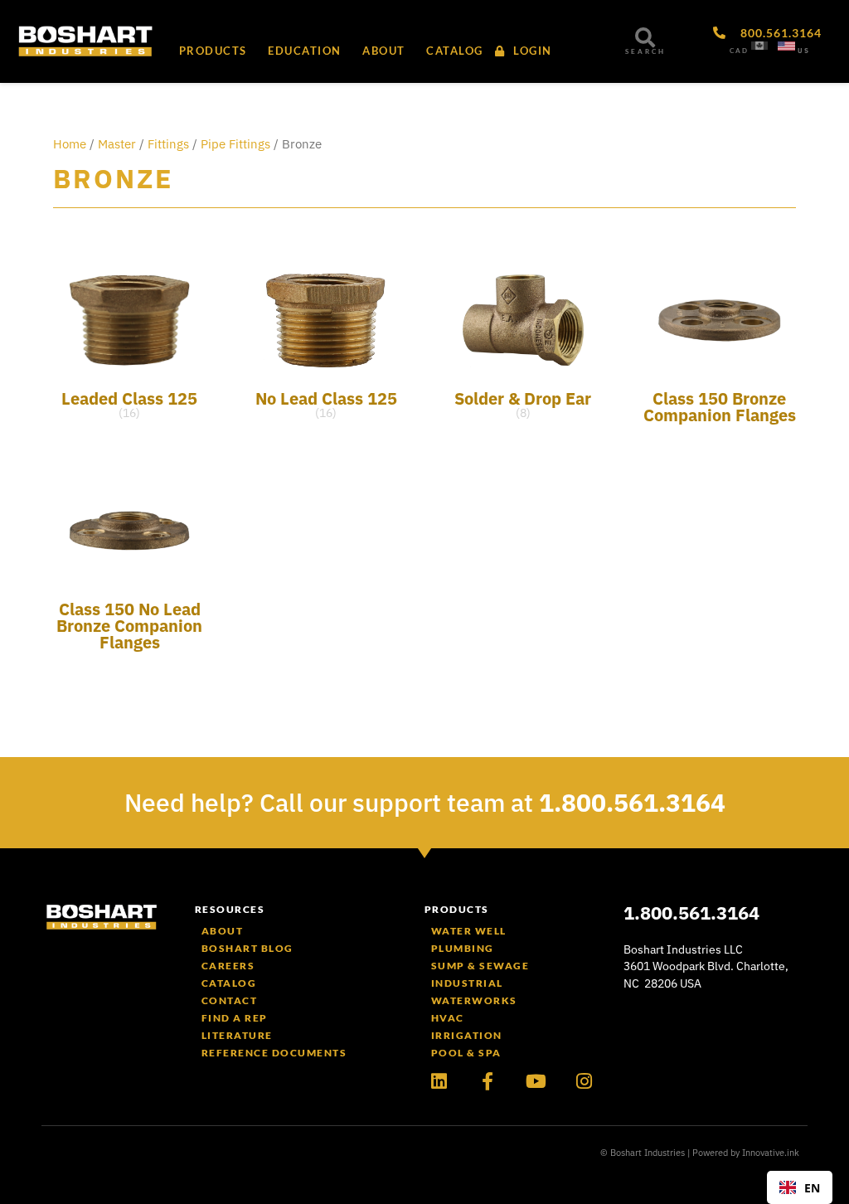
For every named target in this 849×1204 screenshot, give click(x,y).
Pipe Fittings (235, 144)
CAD (739, 50)
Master (117, 144)
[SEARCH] (645, 37)
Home (69, 144)
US (804, 50)
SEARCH (645, 51)
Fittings (168, 144)
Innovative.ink (770, 1152)
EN (812, 1188)
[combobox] (799, 1187)
